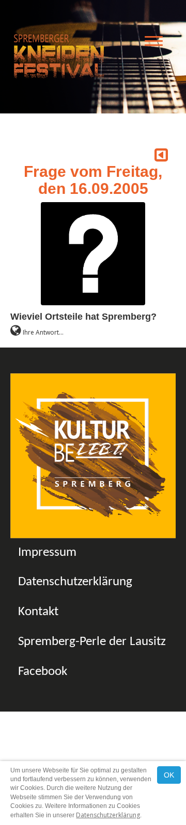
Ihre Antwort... (42, 332)
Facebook (42, 671)
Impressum (47, 552)
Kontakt (38, 611)
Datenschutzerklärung (75, 581)
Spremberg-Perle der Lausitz (92, 641)
